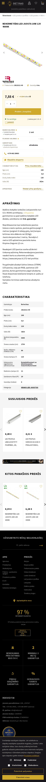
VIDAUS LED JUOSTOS (29, 387)
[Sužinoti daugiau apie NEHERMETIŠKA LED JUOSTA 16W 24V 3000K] (33, 494)
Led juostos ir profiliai (31, 579)
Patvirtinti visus (23, 777)
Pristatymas (7, 565)
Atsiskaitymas (7, 568)
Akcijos (26, 561)
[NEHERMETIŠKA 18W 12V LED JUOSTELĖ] (23, 52)
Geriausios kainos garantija (33, 682)
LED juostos (28, 212)
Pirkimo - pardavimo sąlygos (10, 573)
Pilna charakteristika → (34, 166)
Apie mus (6, 561)
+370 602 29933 (11, 707)
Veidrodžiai (28, 590)
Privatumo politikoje (31, 755)
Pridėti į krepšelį (23, 112)
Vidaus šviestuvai (30, 572)
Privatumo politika (9, 577)
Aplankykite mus (24, 600)
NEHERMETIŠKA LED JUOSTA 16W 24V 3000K (33, 517)
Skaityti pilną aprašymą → (33, 189)
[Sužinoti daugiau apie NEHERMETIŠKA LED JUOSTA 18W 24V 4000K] (12, 494)
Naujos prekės (29, 565)
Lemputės (27, 583)
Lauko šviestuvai (29, 575)
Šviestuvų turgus (29, 593)
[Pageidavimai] (36, 3)
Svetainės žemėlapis (9, 588)
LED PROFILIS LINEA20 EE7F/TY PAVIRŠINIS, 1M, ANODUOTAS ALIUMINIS (11, 445)
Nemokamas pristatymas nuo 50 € (13, 656)
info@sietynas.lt (16, 710)
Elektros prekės (29, 586)
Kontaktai (6, 584)
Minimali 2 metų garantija (33, 656)
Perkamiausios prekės (31, 568)
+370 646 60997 (22, 707)
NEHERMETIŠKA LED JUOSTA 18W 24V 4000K (12, 517)
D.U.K (4, 581)
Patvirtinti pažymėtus (23, 771)
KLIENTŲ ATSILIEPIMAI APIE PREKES (22, 633)
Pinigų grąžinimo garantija (13, 682)
